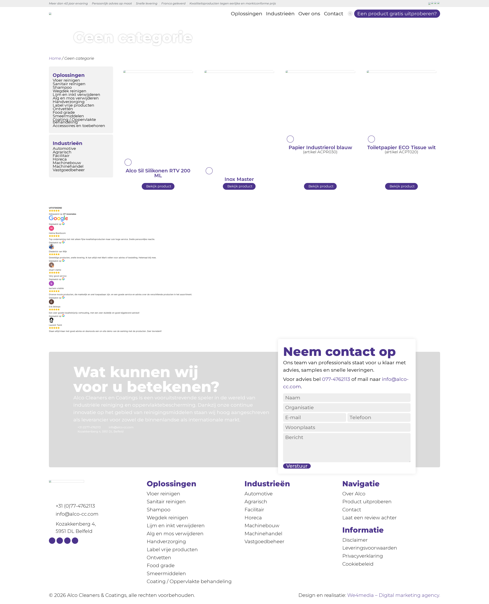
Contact (333, 13)
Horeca (60, 159)
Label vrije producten (73, 105)
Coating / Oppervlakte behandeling (74, 120)
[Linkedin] (60, 540)
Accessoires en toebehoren (79, 125)
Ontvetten (63, 108)
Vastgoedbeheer (69, 170)
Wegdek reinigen (69, 91)
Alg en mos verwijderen (76, 98)
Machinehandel (68, 166)
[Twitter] (67, 540)
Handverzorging (69, 101)
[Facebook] (52, 540)
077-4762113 (336, 379)
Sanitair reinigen (69, 83)
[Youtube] (75, 540)
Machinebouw (67, 162)
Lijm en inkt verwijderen (76, 94)
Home (55, 58)
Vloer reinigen (66, 80)
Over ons (309, 13)
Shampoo (62, 87)
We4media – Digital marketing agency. (393, 595)
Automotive (64, 148)
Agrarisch (62, 152)
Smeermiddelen (68, 116)
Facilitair (61, 155)
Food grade (64, 112)
